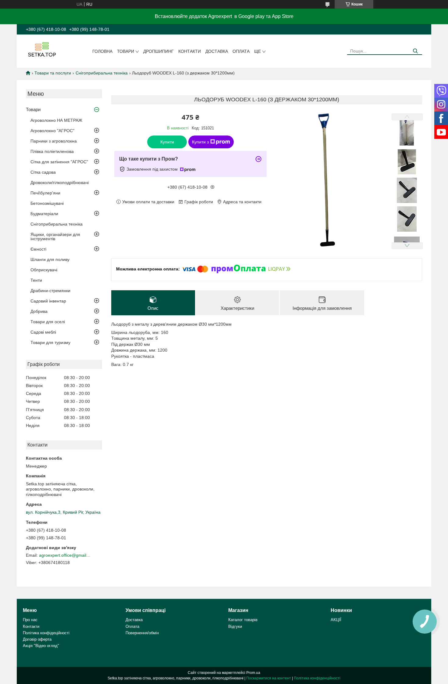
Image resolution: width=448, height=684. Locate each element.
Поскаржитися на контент (268, 678)
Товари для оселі (47, 321)
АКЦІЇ (336, 619)
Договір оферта (37, 639)
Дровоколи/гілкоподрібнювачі (59, 182)
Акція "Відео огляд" (41, 645)
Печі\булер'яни (45, 192)
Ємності (38, 249)
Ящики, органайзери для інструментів (55, 236)
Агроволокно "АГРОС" (52, 130)
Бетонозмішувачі (47, 203)
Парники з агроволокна (53, 141)
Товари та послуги (52, 73)
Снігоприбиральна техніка (102, 73)
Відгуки (235, 626)
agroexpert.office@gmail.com (65, 555)
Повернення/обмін (142, 633)
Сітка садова (43, 172)
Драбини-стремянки (50, 290)
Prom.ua (253, 673)
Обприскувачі (43, 269)
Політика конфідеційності (46, 633)
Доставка (216, 51)
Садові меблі (43, 332)
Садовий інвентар (48, 301)
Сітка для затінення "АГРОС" (59, 161)
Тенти (36, 280)
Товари (125, 51)
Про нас (30, 619)
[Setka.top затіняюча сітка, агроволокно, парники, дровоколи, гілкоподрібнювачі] (41, 49)
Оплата (241, 51)
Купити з (200, 141)
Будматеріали (44, 213)
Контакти (189, 51)
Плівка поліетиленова (52, 151)
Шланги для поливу (49, 259)
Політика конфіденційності (317, 678)
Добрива (39, 311)
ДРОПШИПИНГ (158, 51)
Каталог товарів (243, 619)
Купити (167, 141)
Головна (102, 51)
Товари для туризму (50, 342)
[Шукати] (415, 51)
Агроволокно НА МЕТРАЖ (56, 120)
